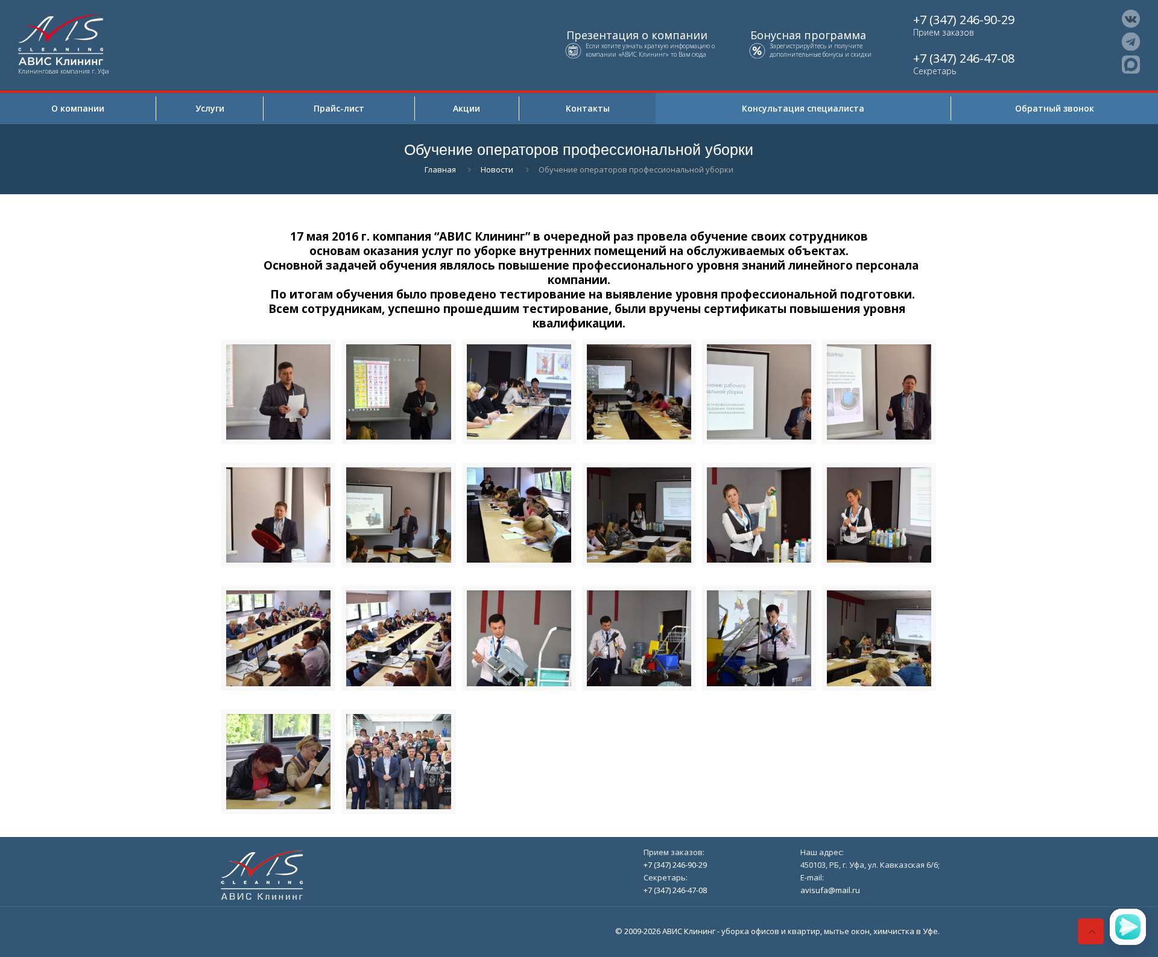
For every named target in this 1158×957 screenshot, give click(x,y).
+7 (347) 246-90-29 (963, 19)
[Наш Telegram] (1131, 42)
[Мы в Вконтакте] (1131, 19)
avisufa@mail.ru (830, 890)
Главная (440, 169)
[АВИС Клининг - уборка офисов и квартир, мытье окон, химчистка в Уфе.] (116, 38)
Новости (497, 169)
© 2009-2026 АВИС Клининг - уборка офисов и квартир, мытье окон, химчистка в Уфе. (777, 931)
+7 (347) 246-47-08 (963, 58)
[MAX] (1131, 64)
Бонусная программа (808, 35)
